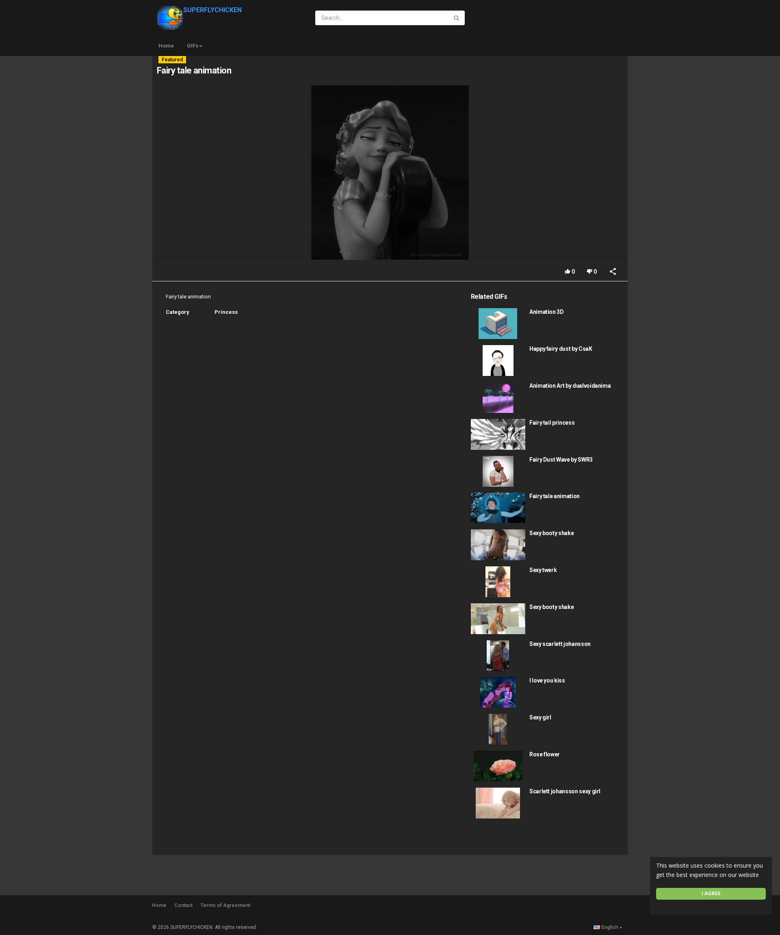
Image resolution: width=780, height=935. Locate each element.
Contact (183, 905)
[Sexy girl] (498, 729)
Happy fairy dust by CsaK (560, 348)
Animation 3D (546, 312)
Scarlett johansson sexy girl (564, 791)
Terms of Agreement (225, 905)
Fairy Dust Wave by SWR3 (561, 459)
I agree (711, 893)
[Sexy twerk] (498, 581)
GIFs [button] (192, 46)
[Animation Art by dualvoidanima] (498, 397)
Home (166, 46)
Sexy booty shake (551, 533)
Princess (226, 312)
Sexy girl (540, 717)
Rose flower (544, 754)
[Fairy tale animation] (498, 507)
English (609, 927)
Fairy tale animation (554, 496)
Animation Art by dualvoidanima (570, 385)
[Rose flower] (498, 766)
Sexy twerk (543, 570)
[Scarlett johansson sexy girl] (498, 803)
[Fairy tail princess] (498, 434)
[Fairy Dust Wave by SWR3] (498, 471)
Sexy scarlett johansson (560, 644)
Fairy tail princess (551, 422)
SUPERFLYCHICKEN (212, 10)
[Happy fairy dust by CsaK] (498, 360)
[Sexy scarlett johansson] (498, 655)
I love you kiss (547, 680)
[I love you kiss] (498, 692)
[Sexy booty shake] (498, 544)
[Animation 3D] (498, 323)
